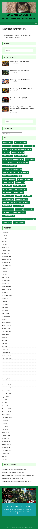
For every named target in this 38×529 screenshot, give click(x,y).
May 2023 (4, 343)
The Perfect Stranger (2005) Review (21, 481)
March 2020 (5, 433)
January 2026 (5, 254)
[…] (18, 513)
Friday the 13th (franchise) (12, 176)
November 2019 (6, 445)
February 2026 (6, 251)
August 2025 (5, 269)
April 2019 (4, 459)
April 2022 (5, 373)
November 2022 (6, 355)
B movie (6, 153)
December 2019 (6, 442)
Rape (18, 196)
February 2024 (6, 316)
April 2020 (5, 430)
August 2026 (5, 233)
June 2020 (5, 427)
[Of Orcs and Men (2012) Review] (5, 74)
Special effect (8, 209)
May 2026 (5, 242)
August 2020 (5, 421)
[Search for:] (19, 50)
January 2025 (5, 283)
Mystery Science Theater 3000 (13, 192)
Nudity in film (8, 196)
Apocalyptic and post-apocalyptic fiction (17, 149)
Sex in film (7, 206)
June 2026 (5, 239)
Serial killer (24, 202)
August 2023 (5, 334)
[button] (36, 23)
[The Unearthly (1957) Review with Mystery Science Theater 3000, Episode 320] (5, 110)
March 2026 (5, 248)
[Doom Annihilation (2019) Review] (5, 101)
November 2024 (6, 289)
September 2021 (6, 394)
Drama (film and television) (12, 169)
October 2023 (6, 328)
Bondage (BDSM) (18, 153)
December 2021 (6, 385)
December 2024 (6, 286)
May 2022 (5, 370)
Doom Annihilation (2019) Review (20, 98)
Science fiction (21, 199)
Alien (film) (17, 146)
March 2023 (5, 349)
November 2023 (6, 325)
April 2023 (4, 346)
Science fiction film (10, 202)
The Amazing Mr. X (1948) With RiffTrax (22, 89)
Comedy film (7, 156)
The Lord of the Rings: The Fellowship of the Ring (19, 219)
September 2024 (7, 295)
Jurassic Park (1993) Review (18, 469)
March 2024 (5, 313)
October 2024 (6, 292)
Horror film (8, 182)
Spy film (19, 209)
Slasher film (18, 206)
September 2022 (6, 358)
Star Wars (7, 212)
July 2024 (4, 301)
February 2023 (6, 352)
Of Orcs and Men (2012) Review (19, 70)
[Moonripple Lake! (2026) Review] (5, 83)
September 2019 (6, 451)
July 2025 (4, 271)
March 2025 (5, 277)
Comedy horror (21, 156)
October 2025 (6, 263)
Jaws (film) (7, 186)
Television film (8, 216)
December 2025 (6, 257)
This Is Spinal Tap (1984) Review (20, 61)
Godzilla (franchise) (25, 179)
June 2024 (5, 304)
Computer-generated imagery (13, 159)
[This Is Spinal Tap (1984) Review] (5, 65)
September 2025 (6, 266)
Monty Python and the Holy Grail (14, 189)
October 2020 (6, 415)
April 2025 (5, 274)
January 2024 (5, 319)
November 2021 (6, 388)
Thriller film (19, 222)
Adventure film (20, 143)
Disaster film (22, 163)
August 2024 (5, 298)
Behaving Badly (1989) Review (14, 478)
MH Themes (29, 527)
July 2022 (4, 364)
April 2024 (5, 310)
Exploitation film (9, 172)
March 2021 (5, 406)
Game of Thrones (9, 179)
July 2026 (4, 236)
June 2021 (4, 400)
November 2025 (6, 260)
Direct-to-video (9, 163)
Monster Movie (19, 186)
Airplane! (7, 146)
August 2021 (5, 397)
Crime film (29, 159)
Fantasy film (23, 172)
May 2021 (4, 403)
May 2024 (5, 307)
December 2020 (6, 409)
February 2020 (6, 436)
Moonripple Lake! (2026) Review (20, 80)
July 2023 (4, 337)
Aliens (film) (29, 146)
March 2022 (5, 376)
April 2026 (5, 245)
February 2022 (6, 379)
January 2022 (5, 382)
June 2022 (5, 367)
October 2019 (6, 447)
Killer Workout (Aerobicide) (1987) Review (22, 475)
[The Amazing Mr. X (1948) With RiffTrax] (5, 92)
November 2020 (6, 412)
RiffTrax (27, 196)
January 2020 (5, 439)
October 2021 (6, 391)
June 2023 (4, 340)
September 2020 (7, 418)
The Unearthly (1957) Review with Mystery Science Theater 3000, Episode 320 (22, 108)
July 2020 (4, 424)
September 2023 (6, 331)
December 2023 (6, 322)
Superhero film (19, 212)
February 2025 (6, 280)
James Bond (20, 182)
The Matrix (7, 222)
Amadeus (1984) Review (17, 472)
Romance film (8, 199)
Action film (7, 143)
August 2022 (5, 361)
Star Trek (29, 209)
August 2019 (5, 453)
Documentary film (9, 166)
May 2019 (4, 457)
